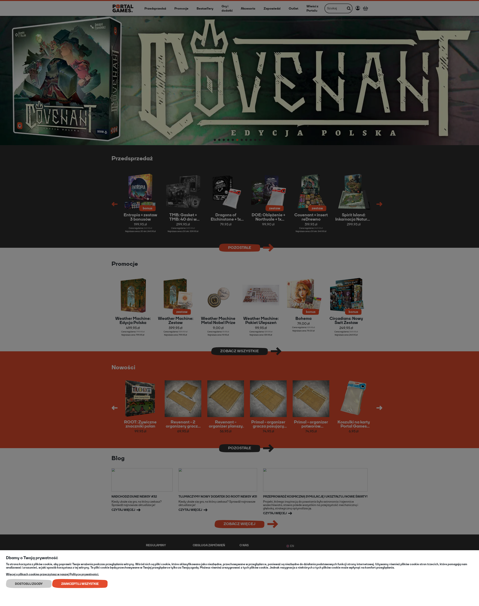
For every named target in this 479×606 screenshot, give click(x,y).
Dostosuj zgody (29, 584)
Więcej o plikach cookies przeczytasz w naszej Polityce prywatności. (52, 574)
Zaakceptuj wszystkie (80, 584)
